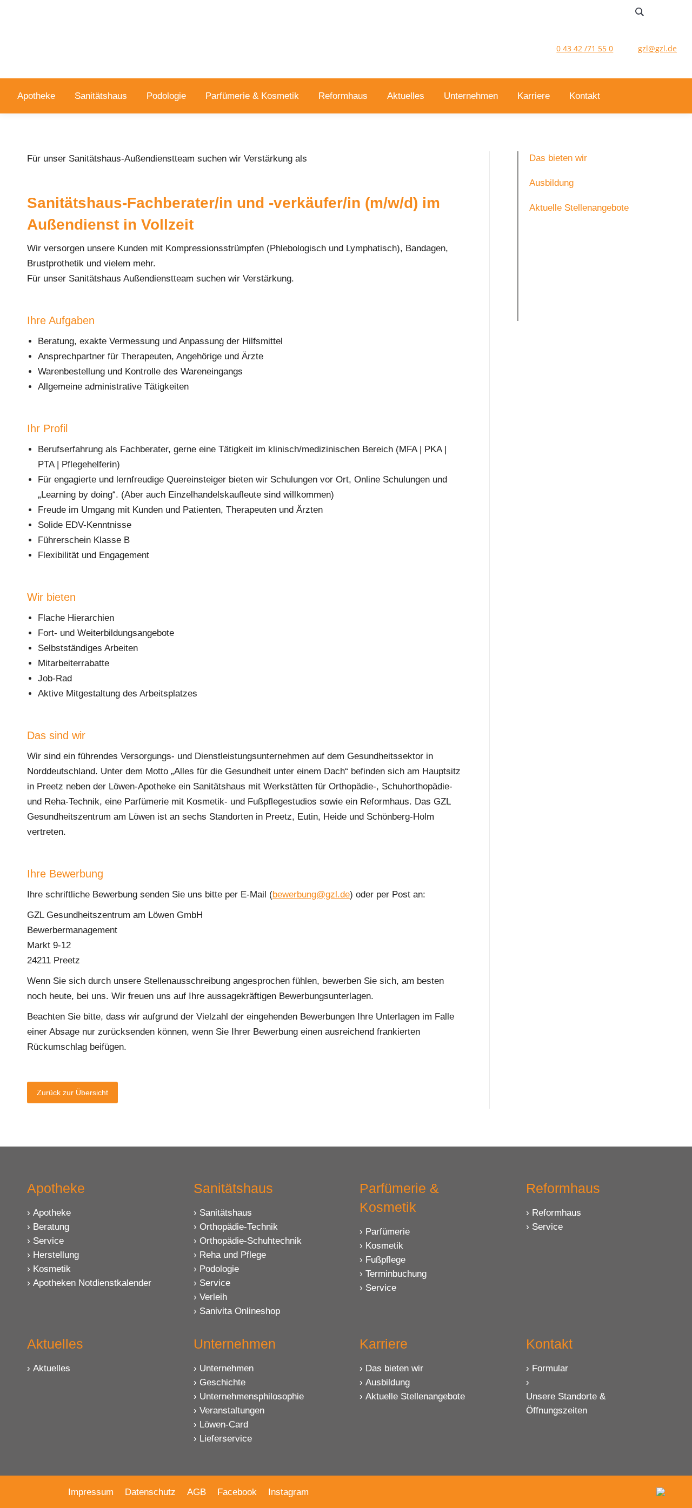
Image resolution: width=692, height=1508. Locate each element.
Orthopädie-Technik (238, 1227)
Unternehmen (226, 1368)
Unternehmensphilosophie (251, 1396)
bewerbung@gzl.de (311, 894)
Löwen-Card (223, 1424)
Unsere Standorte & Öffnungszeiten (566, 1403)
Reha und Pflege (232, 1255)
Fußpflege (385, 1260)
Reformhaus (556, 1213)
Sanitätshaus (225, 1213)
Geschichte (222, 1382)
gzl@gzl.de (657, 48)
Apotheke (52, 1213)
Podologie (219, 1269)
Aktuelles (51, 1368)
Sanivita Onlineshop (239, 1311)
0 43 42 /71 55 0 (584, 48)
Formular (550, 1368)
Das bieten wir (394, 1368)
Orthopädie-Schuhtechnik (250, 1241)
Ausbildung (387, 1382)
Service (48, 1241)
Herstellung (56, 1255)
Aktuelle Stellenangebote (415, 1396)
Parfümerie (387, 1231)
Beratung (51, 1227)
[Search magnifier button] (639, 12)
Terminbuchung (396, 1274)
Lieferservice (225, 1438)
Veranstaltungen (231, 1410)
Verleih (213, 1297)
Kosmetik (52, 1269)
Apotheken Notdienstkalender (92, 1283)
